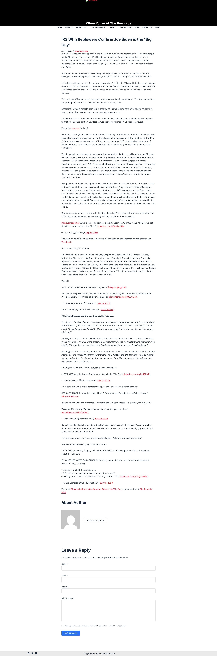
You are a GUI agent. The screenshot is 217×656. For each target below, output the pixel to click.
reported (76, 128)
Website (65, 587)
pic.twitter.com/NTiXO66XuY (75, 412)
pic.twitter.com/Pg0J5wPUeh (123, 297)
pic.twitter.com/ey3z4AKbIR (136, 374)
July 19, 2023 (91, 232)
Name (64, 564)
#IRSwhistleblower (70, 396)
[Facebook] (28, 653)
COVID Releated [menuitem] (125, 27)
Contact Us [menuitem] (147, 27)
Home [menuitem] (60, 27)
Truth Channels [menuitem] (98, 27)
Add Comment (67, 598)
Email (64, 575)
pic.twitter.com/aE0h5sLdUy (110, 226)
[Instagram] (36, 653)
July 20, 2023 (101, 418)
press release (107, 309)
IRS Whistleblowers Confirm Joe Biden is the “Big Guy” (96, 489)
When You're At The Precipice (108, 23)
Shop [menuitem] (157, 27)
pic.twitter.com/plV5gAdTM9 (133, 476)
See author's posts (95, 520)
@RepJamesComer (70, 223)
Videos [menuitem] (112, 27)
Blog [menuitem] (137, 27)
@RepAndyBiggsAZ (117, 287)
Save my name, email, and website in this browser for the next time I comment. (96, 626)
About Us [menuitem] (69, 27)
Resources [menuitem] (81, 27)
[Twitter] (32, 653)
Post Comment (70, 633)
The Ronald (66, 242)
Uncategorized (81, 51)
